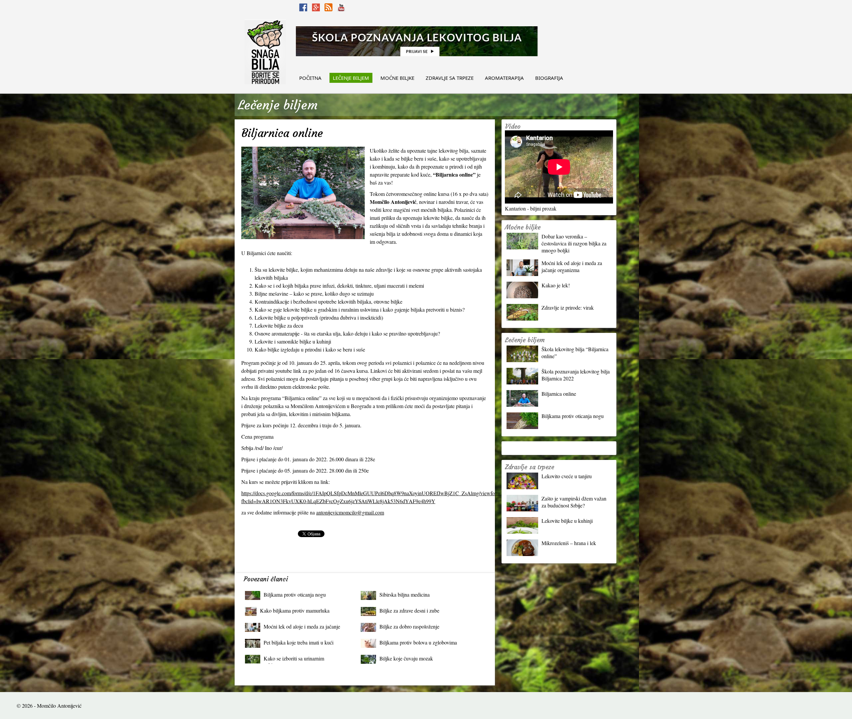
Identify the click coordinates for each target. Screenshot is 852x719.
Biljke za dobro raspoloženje (409, 626)
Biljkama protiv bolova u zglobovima (418, 642)
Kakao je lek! (555, 285)
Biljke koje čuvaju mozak (406, 658)
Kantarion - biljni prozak (530, 208)
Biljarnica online (558, 393)
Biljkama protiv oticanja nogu (295, 594)
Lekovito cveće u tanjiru (566, 476)
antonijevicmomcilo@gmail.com (350, 512)
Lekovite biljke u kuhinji (567, 520)
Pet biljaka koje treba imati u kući (298, 642)
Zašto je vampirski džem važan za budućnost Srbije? (573, 502)
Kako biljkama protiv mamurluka (294, 610)
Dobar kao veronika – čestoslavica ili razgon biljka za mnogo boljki (573, 243)
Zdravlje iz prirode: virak (567, 307)
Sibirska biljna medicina (404, 594)
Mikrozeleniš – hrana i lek (568, 542)
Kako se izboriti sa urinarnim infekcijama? (294, 660)
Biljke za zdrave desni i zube (409, 610)
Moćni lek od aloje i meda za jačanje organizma (302, 628)
